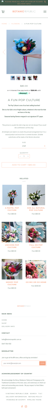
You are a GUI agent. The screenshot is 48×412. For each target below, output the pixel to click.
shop (4, 323)
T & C (40, 393)
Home (4, 24)
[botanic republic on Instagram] (26, 407)
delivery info (8, 326)
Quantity (24, 153)
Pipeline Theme (34, 400)
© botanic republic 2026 (17, 393)
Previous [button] (5, 52)
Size (24, 142)
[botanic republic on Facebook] (22, 407)
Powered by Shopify (16, 400)
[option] (24, 52)
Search (33, 393)
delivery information (16, 397)
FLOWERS (15, 24)
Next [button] (42, 52)
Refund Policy (35, 397)
